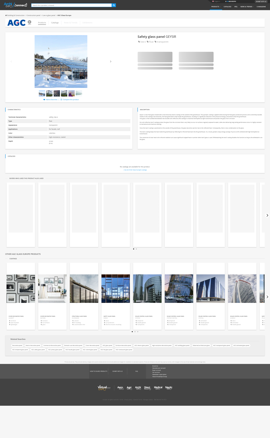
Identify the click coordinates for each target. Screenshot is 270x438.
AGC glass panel (107, 345)
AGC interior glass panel (141, 345)
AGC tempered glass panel (20, 350)
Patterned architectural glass (201, 345)
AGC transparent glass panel (221, 345)
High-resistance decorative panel (161, 345)
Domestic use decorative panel (73, 345)
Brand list (155, 366)
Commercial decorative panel (52, 345)
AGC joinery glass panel (55, 350)
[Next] (110, 61)
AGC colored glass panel (90, 350)
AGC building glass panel (182, 345)
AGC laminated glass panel (241, 345)
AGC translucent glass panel (124, 350)
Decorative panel (17, 345)
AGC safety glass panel (38, 350)
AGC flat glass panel (106, 350)
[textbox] (71, 5)
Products (215, 7)
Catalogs (227, 7)
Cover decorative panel (92, 345)
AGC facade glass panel (72, 350)
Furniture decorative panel (123, 345)
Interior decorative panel (33, 345)
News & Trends (246, 7)
